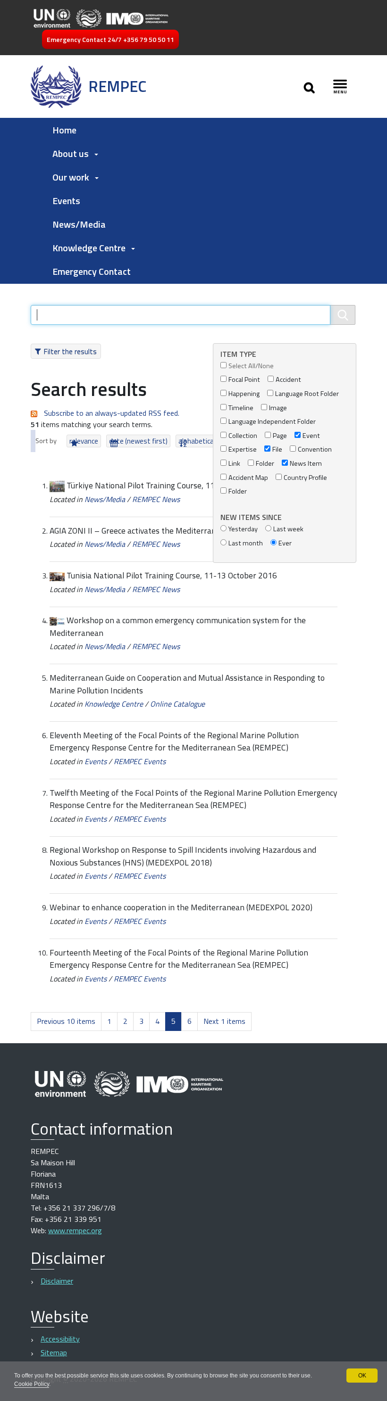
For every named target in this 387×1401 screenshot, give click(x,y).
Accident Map (248, 478)
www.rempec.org (75, 1230)
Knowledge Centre (113, 703)
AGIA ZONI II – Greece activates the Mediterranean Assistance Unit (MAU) (179, 530)
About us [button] (70, 153)
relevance (83, 441)
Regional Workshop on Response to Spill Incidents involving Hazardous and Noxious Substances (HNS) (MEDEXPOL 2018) (183, 855)
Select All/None (251, 366)
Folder (265, 464)
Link (234, 464)
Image (278, 408)
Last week (288, 529)
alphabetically (199, 441)
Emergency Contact (91, 271)
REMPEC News (156, 499)
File (277, 449)
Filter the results (70, 351)
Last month (245, 543)
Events (66, 200)
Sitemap (54, 1352)
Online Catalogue (177, 703)
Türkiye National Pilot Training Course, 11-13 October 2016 (172, 485)
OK (362, 1375)
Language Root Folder (307, 394)
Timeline (240, 408)
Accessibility (60, 1338)
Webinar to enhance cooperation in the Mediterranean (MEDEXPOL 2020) (181, 907)
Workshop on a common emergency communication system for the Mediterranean (178, 626)
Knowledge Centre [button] (89, 247)
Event (311, 436)
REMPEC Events (140, 761)
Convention (315, 449)
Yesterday (243, 529)
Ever (285, 543)
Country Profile (305, 478)
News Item (306, 464)
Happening (244, 394)
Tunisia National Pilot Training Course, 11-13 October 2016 (172, 575)
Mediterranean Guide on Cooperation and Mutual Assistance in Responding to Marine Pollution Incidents (187, 683)
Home (64, 130)
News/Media (79, 224)
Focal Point (244, 380)
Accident (288, 380)
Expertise (242, 449)
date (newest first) (138, 441)
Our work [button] (70, 177)
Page (280, 436)
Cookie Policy (31, 1384)
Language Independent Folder (272, 422)
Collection (242, 436)
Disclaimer (57, 1280)
